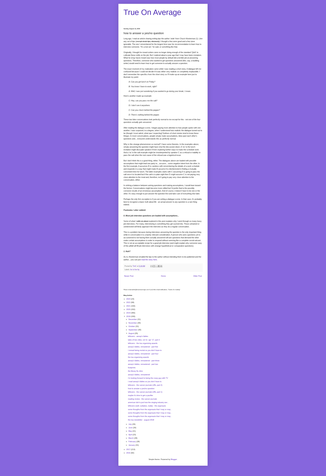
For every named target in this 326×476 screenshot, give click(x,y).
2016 (128, 453)
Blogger (174, 459)
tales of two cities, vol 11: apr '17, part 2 (144, 340)
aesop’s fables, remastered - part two (143, 364)
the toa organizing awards (138, 357)
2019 (128, 313)
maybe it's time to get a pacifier (140, 395)
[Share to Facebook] (159, 266)
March (131, 438)
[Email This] (151, 266)
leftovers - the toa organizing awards (142, 343)
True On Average (152, 12)
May (130, 431)
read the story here (149, 260)
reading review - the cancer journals (142, 399)
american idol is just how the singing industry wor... (148, 402)
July (130, 424)
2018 (128, 316)
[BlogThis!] (154, 266)
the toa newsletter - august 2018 (141, 420)
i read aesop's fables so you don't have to (144, 381)
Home (163, 276)
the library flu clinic (135, 371)
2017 (128, 449)
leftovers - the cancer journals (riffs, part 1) (145, 392)
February (132, 441)
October (131, 326)
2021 (128, 306)
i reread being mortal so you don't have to (145, 350)
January (131, 445)
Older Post (197, 276)
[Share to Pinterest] (161, 266)
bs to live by (134, 269)
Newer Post (128, 276)
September (133, 330)
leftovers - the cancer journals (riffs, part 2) (145, 385)
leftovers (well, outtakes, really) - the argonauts (147, 406)
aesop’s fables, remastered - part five (143, 347)
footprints (131, 368)
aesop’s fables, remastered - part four (143, 354)
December (132, 319)
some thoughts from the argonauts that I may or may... (150, 409)
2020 (128, 309)
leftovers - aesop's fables (138, 336)
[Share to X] (156, 266)
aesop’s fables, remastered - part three (143, 361)
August (131, 333)
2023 (128, 299)
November (132, 323)
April (130, 435)
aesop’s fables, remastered (139, 375)
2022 (128, 302)
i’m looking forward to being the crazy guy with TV (148, 378)
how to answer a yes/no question (141, 388)
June (130, 428)
